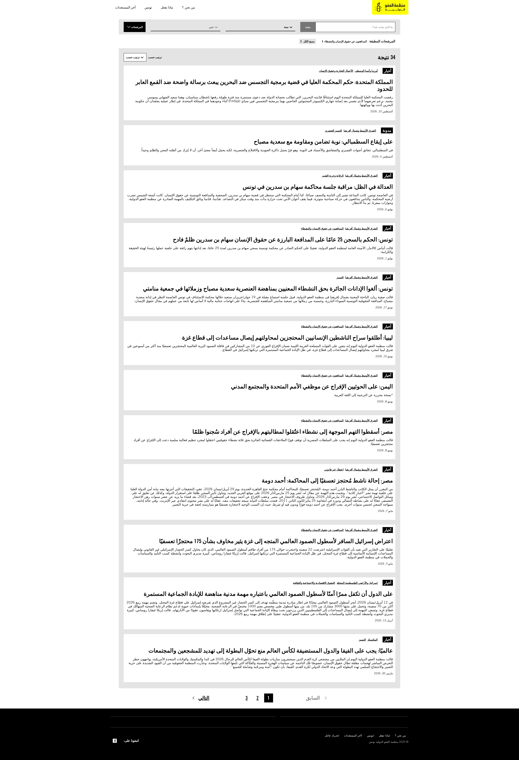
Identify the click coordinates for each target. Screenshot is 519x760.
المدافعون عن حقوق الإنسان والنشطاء (345, 41)
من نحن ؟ (400, 735)
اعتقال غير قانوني (334, 469)
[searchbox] (355, 27)
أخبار (387, 71)
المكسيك (373, 639)
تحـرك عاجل (332, 735)
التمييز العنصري (333, 130)
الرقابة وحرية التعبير (333, 175)
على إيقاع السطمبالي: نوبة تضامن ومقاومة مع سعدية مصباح (323, 141)
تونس (370, 735)
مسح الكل (309, 41)
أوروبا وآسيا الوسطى (366, 70)
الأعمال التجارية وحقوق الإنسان (336, 70)
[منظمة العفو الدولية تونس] (390, 7)
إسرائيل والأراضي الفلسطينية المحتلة (357, 582)
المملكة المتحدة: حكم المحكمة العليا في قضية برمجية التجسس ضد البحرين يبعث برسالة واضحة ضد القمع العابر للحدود (264, 85)
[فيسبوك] (115, 740)
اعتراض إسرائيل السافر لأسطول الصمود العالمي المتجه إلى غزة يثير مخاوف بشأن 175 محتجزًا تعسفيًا (276, 541)
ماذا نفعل (384, 735)
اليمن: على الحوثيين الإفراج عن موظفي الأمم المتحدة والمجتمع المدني (312, 386)
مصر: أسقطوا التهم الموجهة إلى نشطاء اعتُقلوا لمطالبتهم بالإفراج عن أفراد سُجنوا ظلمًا (292, 431)
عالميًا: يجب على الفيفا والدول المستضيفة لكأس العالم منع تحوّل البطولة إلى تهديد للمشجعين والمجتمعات (270, 650)
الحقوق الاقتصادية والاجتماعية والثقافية (314, 582)
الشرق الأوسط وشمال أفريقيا (360, 130)
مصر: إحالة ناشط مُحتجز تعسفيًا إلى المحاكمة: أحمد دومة (327, 480)
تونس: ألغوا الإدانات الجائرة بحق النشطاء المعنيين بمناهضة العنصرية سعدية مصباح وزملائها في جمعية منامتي (268, 288)
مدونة (387, 130)
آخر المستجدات (352, 735)
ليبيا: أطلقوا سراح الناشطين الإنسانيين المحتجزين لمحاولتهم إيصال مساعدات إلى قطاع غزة (287, 337)
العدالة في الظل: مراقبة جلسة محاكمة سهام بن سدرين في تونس (317, 186)
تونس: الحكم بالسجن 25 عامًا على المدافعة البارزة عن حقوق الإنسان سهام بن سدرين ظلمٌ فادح (283, 239)
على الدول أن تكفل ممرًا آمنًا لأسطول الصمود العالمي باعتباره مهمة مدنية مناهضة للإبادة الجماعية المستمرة (268, 593)
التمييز (340, 277)
